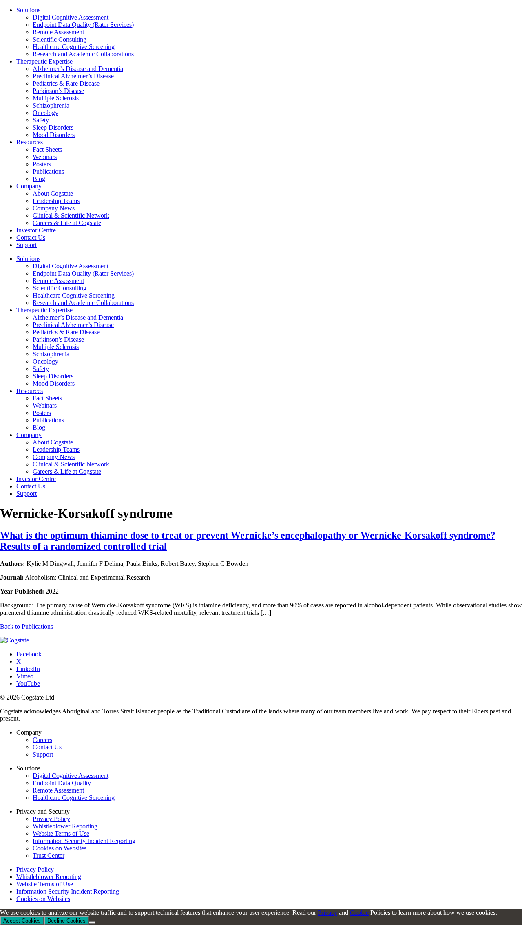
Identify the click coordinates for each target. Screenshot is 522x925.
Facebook (29, 654)
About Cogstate (53, 442)
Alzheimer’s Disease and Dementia (78, 317)
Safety (41, 368)
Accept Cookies (22, 921)
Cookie (359, 912)
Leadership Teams (56, 449)
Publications (48, 420)
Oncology (45, 361)
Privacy (327, 912)
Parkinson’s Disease (58, 339)
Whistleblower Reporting (65, 826)
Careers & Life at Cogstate (67, 471)
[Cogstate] (14, 640)
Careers (42, 739)
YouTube (28, 683)
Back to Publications (26, 626)
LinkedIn (28, 668)
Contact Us (30, 486)
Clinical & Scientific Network (71, 464)
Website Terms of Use (61, 833)
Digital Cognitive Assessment (70, 266)
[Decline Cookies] (92, 922)
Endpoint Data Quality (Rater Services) (83, 273)
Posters (42, 412)
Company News (54, 456)
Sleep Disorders (53, 376)
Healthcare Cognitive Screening (74, 295)
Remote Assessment (58, 280)
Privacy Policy (51, 818)
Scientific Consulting (59, 288)
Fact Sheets (47, 398)
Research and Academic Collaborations (83, 302)
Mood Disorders (54, 383)
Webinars (45, 405)
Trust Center (48, 855)
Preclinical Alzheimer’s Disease (73, 324)
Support (26, 493)
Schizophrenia (51, 354)
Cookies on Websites (59, 848)
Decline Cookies (66, 921)
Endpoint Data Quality (62, 782)
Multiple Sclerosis (56, 346)
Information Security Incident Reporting (84, 840)
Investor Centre (36, 478)
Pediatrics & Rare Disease (66, 332)
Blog (39, 427)
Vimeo (24, 676)
